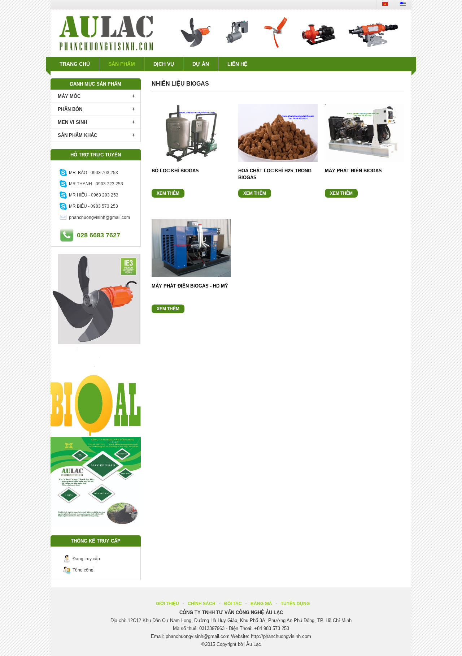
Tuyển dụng (295, 603)
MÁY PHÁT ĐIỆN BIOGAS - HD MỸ (190, 286)
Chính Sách (201, 603)
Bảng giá (261, 603)
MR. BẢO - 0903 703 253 (92, 172)
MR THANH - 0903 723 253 (95, 183)
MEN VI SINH (72, 122)
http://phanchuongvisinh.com (281, 636)
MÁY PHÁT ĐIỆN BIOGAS (353, 170)
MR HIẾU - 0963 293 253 (92, 195)
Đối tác (233, 603)
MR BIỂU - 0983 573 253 (92, 206)
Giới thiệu (167, 603)
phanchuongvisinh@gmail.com (98, 217)
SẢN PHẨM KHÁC (77, 135)
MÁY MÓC (69, 96)
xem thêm (168, 193)
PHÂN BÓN (70, 109)
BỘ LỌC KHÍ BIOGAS (175, 170)
